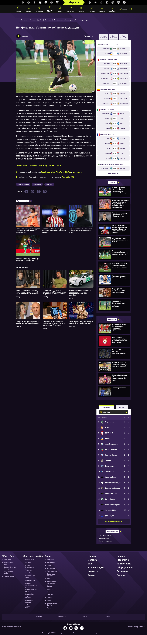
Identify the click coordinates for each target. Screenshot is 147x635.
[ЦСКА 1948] (34, 2)
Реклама (121, 575)
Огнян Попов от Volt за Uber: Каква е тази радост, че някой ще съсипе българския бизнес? (27, 292)
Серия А (107, 110)
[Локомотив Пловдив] (107, 2)
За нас (91, 575)
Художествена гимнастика (52, 582)
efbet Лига (109, 45)
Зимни (49, 586)
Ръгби (49, 608)
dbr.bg (18, 297)
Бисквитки (122, 571)
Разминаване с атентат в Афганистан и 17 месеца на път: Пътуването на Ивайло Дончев (54, 292)
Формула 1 (51, 568)
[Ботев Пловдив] (51, 2)
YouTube (60, 172)
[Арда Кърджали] (46, 2)
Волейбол (50, 560)
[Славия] (90, 2)
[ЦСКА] (28, 2)
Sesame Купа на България (10, 568)
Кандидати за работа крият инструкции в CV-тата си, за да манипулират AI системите (54, 323)
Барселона (37, 184)
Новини (28, 11)
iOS (72, 177)
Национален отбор (8, 572)
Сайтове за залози (105, 535)
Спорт (60, 11)
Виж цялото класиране (112, 521)
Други (27, 607)
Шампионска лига (30, 576)
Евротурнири (9, 576)
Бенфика (49, 184)
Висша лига (108, 60)
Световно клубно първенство (29, 602)
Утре (123, 37)
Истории (81, 11)
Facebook (45, 172)
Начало (18, 11)
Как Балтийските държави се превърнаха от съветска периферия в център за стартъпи (80, 292)
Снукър (49, 597)
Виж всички (112, 173)
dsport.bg (25, 36)
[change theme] (130, 9)
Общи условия (125, 567)
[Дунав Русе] (101, 2)
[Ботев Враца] (124, 2)
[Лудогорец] (23, 2)
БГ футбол (39, 11)
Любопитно (70, 11)
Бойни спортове (53, 592)
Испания (48, 20)
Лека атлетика (52, 571)
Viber (53, 172)
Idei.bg (85, 617)
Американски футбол (52, 604)
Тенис (49, 565)
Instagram (77, 172)
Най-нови (112, 182)
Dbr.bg (108, 617)
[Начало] (19, 20)
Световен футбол (50, 11)
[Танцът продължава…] (113, 391)
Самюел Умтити (23, 184)
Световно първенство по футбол (31, 589)
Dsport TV (102, 11)
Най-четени (112, 319)
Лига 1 (107, 135)
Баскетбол (51, 562)
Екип (90, 563)
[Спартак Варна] (57, 2)
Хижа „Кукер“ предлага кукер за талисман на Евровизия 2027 (81, 322)
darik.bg (45, 297)
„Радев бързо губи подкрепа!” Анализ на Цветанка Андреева (27, 322)
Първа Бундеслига (29, 566)
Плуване (50, 595)
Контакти (93, 571)
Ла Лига (107, 90)
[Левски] (40, 2)
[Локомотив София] (113, 2)
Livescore (91, 11)
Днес (113, 37)
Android (65, 177)
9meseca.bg (62, 617)
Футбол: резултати (105, 541)
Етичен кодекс (96, 567)
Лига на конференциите (31, 584)
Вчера (103, 37)
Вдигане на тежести (51, 575)
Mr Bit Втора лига (111, 164)
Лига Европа (30, 580)
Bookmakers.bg (104, 538)
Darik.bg (39, 617)
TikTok (68, 172)
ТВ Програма (112, 11)
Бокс (48, 579)
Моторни (50, 589)
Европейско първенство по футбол (31, 595)
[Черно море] (118, 2)
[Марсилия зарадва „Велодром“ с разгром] (113, 280)
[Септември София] (95, 2)
